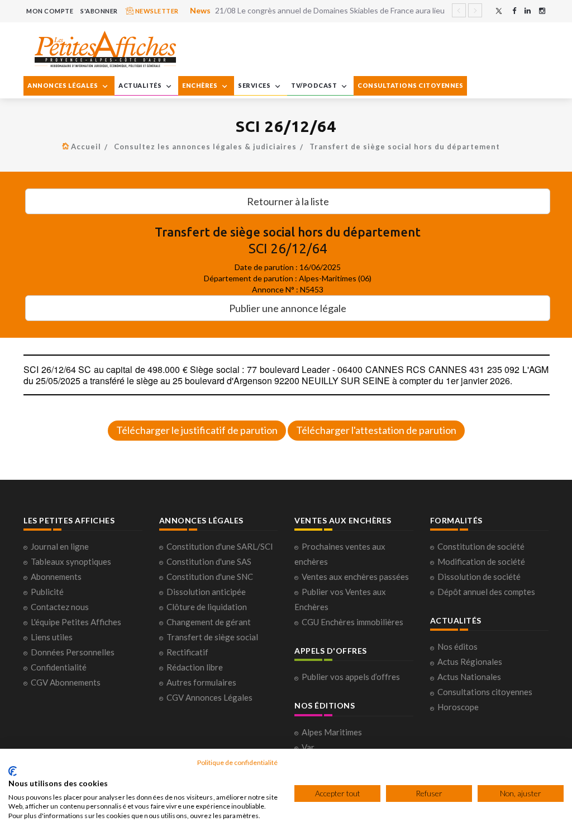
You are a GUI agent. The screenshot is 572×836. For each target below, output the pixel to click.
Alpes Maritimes (332, 732)
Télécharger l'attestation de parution (376, 430)
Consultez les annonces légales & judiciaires (205, 146)
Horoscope (458, 707)
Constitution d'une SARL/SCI (219, 546)
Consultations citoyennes (484, 692)
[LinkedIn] (527, 11)
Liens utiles (52, 637)
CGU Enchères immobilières (352, 622)
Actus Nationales (469, 677)
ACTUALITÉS (140, 85)
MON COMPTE (49, 11)
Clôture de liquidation (206, 607)
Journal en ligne (60, 546)
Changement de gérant (208, 622)
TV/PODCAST (315, 85)
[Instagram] (542, 11)
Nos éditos (457, 646)
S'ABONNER (99, 11)
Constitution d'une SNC (209, 576)
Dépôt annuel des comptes (486, 592)
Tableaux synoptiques (71, 561)
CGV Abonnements (66, 682)
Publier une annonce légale (287, 308)
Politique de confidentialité (237, 762)
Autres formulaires (201, 682)
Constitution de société (481, 546)
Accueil (86, 146)
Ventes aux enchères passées (355, 576)
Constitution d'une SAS (208, 561)
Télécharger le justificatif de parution (197, 430)
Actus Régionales (469, 661)
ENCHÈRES (200, 85)
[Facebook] (514, 11)
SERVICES (255, 85)
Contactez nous (60, 607)
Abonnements (56, 576)
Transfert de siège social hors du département (404, 146)
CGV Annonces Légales (209, 697)
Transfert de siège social (212, 637)
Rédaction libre (194, 667)
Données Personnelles (73, 652)
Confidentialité (59, 667)
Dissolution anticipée (206, 592)
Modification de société (481, 561)
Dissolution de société (479, 576)
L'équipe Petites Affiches (76, 622)
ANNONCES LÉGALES (63, 85)
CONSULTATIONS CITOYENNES (410, 85)
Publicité (47, 592)
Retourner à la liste (288, 201)
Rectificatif (187, 652)
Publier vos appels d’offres (351, 677)
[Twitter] (498, 11)
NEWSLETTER (156, 11)
